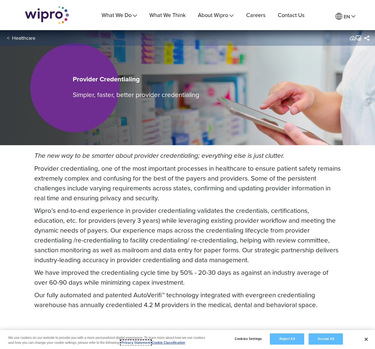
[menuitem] (345, 17)
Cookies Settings (248, 339)
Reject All (287, 339)
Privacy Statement (135, 343)
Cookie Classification (168, 343)
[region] (187, 339)
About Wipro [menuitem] (213, 15)
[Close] (366, 339)
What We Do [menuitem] (116, 15)
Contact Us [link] (291, 15)
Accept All (326, 339)
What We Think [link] (167, 15)
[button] (358, 38)
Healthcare (23, 38)
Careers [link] (255, 15)
